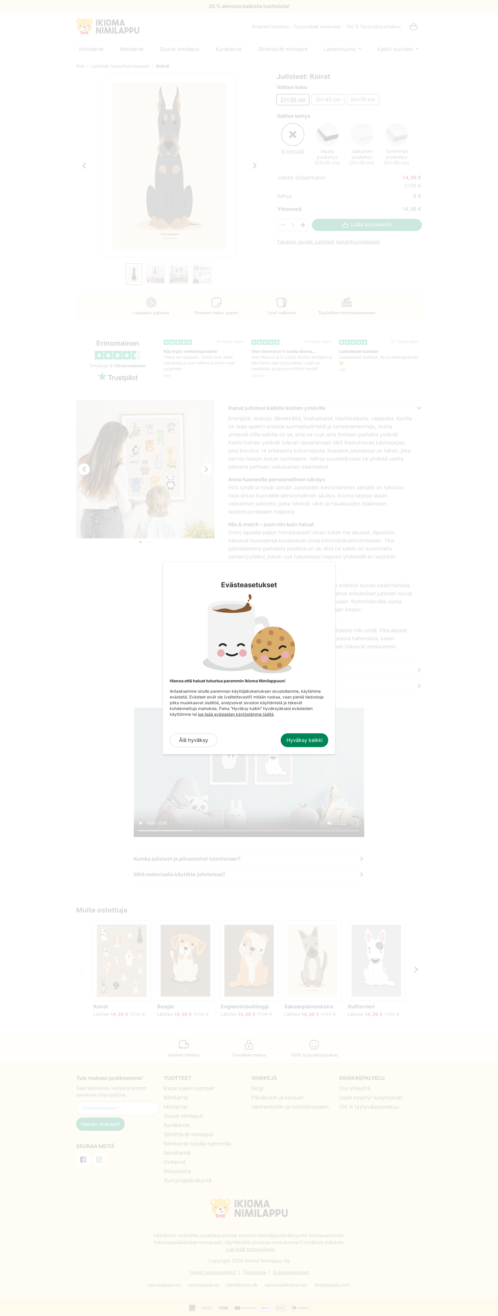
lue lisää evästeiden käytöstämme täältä (235, 714)
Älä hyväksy (193, 740)
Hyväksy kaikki (304, 740)
